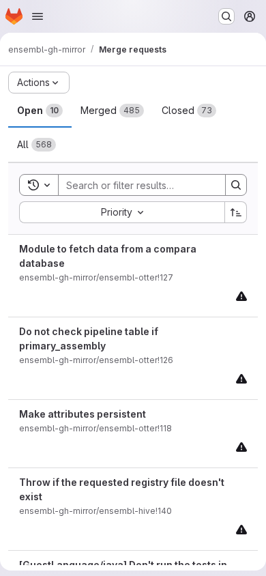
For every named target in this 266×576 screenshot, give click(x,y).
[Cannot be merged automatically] (241, 296)
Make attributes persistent (82, 414)
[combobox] (121, 212)
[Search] (236, 185)
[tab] (40, 110)
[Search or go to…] (226, 16)
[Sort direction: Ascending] (236, 212)
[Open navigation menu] (37, 16)
